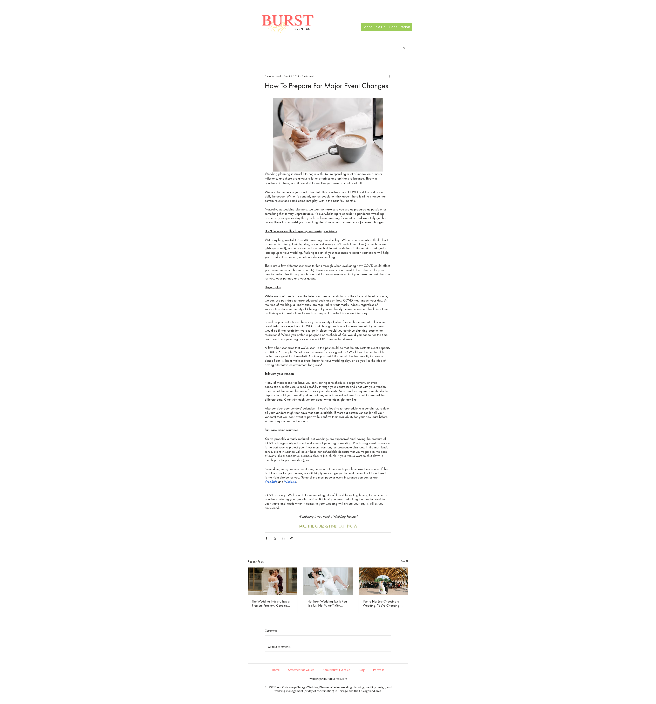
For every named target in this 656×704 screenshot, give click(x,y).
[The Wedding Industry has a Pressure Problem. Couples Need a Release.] (272, 581)
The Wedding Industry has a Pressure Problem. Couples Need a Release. (271, 603)
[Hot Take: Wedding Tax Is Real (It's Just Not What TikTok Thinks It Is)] (328, 581)
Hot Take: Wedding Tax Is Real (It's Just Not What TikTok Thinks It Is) (327, 603)
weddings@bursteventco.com (328, 679)
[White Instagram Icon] (323, 698)
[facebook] (328, 698)
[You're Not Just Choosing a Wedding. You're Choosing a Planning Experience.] (383, 581)
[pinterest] (333, 698)
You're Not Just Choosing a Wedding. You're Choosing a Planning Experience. (382, 603)
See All (404, 561)
